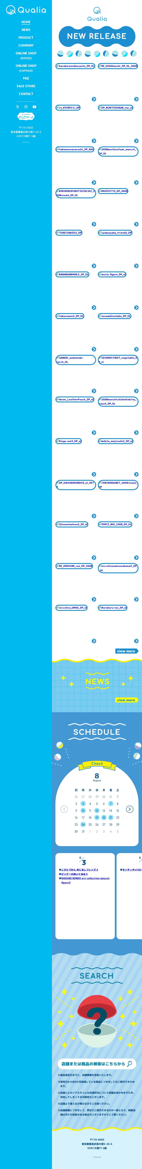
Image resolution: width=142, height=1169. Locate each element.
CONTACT (26, 94)
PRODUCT (26, 37)
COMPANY (26, 45)
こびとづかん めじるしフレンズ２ (79, 869)
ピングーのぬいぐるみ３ (74, 874)
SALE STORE (26, 86)
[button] (129, 809)
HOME (25, 22)
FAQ (26, 78)
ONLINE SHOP (26, 55)
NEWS (26, 30)
